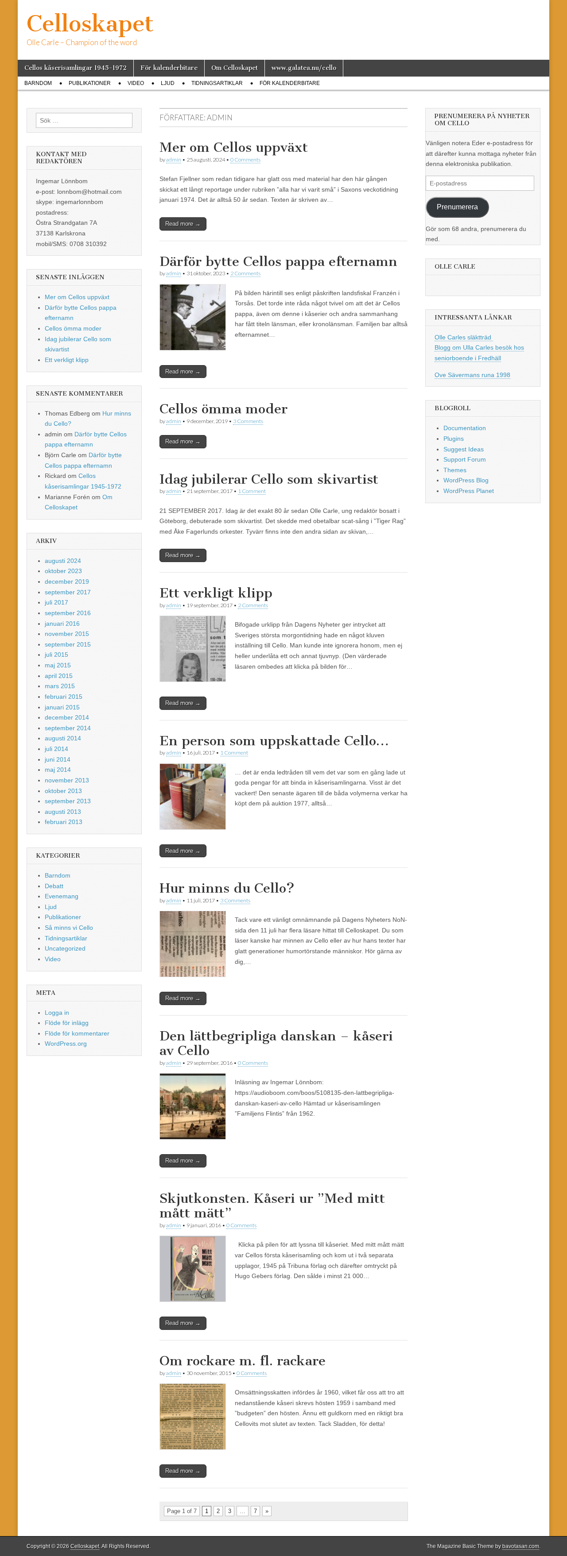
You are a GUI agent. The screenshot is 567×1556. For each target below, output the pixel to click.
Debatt (54, 886)
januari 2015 (62, 707)
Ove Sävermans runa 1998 (472, 374)
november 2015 (67, 633)
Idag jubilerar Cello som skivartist (268, 479)
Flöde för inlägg (67, 1022)
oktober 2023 (63, 570)
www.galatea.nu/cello (304, 68)
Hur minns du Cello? (227, 888)
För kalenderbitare (169, 68)
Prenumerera (457, 207)
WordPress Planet (468, 490)
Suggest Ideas (463, 449)
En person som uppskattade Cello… (274, 741)
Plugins (453, 438)
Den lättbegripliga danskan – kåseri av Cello (276, 1043)
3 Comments (248, 421)
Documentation (464, 427)
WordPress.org (66, 1043)
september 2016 (68, 612)
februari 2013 (63, 821)
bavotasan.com (520, 1546)
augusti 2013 (63, 811)
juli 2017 (56, 602)
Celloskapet (90, 23)
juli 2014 (56, 748)
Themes (454, 470)
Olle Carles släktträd (464, 337)
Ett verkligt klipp (215, 593)
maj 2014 (58, 769)
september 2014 (68, 728)
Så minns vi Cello (69, 927)
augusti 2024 (63, 560)
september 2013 (68, 801)
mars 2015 (60, 685)
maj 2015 (58, 665)
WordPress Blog (466, 480)
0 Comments (245, 159)
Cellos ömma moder (223, 409)
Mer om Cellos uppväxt (233, 147)
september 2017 (68, 592)
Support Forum (464, 459)
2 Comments (245, 273)
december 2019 (67, 581)
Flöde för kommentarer (77, 1033)
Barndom (38, 83)
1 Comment (252, 491)
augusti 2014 (63, 738)
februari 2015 (63, 696)
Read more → (183, 223)
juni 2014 (57, 759)
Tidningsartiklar (217, 83)
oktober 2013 (63, 790)
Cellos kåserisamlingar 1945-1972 (75, 68)
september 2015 (68, 644)
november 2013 (67, 780)
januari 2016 (62, 623)
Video (136, 83)
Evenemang (61, 896)
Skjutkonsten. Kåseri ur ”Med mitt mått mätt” (272, 1205)
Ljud (168, 83)
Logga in (57, 1012)
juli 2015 (56, 654)
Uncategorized (65, 948)
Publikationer (90, 83)
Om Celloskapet (234, 68)
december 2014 (67, 717)
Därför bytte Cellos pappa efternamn (278, 262)
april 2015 (59, 675)
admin (173, 159)
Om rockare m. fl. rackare (242, 1361)
